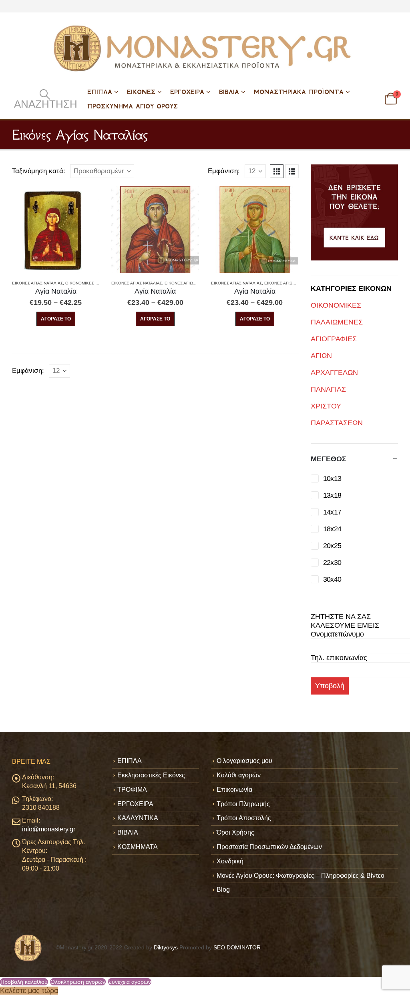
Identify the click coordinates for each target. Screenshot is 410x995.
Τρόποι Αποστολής (244, 818)
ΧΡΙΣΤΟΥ (326, 406)
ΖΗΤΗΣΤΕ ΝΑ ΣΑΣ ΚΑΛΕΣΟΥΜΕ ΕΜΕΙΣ (345, 621)
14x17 (332, 512)
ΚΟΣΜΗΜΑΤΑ (137, 846)
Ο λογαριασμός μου (244, 760)
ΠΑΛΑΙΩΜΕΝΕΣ (337, 322)
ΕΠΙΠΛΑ (99, 92)
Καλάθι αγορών (239, 775)
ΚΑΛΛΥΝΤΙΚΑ (137, 818)
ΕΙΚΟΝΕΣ (141, 92)
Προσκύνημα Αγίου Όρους (132, 106)
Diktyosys (166, 947)
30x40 (332, 579)
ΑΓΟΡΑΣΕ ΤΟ (56, 319)
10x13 (332, 478)
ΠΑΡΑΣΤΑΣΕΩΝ (337, 423)
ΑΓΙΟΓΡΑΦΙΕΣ (334, 339)
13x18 (332, 495)
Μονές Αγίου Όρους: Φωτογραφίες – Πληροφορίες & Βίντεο (300, 875)
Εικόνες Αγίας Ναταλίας (37, 283)
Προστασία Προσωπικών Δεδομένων (269, 846)
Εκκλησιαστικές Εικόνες (151, 775)
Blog (223, 889)
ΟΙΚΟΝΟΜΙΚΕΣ (336, 305)
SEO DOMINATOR (237, 947)
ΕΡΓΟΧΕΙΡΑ (187, 92)
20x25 (332, 546)
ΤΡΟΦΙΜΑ (132, 789)
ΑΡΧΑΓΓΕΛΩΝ (334, 372)
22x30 (332, 563)
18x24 (332, 529)
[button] (44, 98)
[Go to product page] (55, 229)
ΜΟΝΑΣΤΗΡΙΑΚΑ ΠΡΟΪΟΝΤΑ (299, 92)
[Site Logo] (205, 48)
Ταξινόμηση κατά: (38, 171)
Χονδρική (230, 861)
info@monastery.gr (48, 829)
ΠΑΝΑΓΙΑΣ (328, 389)
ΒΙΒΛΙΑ (229, 92)
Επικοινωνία (234, 789)
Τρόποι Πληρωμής (243, 804)
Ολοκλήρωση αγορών (77, 982)
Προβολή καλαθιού (24, 982)
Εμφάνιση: (224, 171)
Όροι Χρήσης (235, 832)
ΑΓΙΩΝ (321, 356)
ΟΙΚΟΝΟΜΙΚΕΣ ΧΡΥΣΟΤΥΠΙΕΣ (94, 283)
